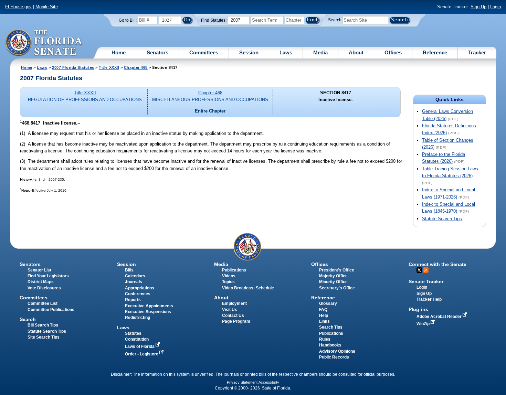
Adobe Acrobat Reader (440, 316)
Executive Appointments (149, 306)
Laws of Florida (140, 346)
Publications (234, 270)
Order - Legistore (142, 354)
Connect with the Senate (437, 264)
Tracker (477, 52)
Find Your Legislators (48, 276)
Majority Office (333, 276)
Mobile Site (46, 6)
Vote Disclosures (44, 288)
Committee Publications (51, 310)
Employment (234, 303)
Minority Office (333, 282)
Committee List (42, 303)
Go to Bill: (128, 20)
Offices (393, 52)
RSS (426, 270)
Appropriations (139, 288)
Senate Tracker (426, 281)
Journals (133, 282)
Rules (324, 339)
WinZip (424, 324)
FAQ (323, 310)
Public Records (334, 357)
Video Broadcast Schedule (248, 288)
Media (320, 52)
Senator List (39, 270)
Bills (129, 270)
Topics (228, 282)
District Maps (41, 282)
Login (495, 6)
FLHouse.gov (18, 6)
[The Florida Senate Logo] (44, 43)
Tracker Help (429, 299)
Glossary (328, 303)
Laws (286, 52)
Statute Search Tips (442, 218)
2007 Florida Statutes (73, 67)
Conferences (137, 294)
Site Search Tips (44, 337)
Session (249, 52)
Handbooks (330, 345)
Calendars (135, 276)
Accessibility (269, 382)
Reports (133, 300)
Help (323, 315)
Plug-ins (418, 309)
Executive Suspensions (148, 312)
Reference (435, 52)
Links (324, 321)
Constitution (137, 339)
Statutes (133, 333)
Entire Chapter (210, 111)
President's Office (336, 270)
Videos (228, 276)
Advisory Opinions (337, 351)
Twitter (419, 270)
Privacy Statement (242, 382)
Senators (157, 52)
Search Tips (330, 327)
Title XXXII (109, 67)
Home (119, 52)
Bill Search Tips (43, 325)
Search (334, 20)
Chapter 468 (136, 67)
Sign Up (478, 6)
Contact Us (233, 315)
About (356, 52)
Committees (203, 52)
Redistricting (137, 318)
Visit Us (229, 310)
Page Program (236, 321)
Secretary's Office (337, 288)
